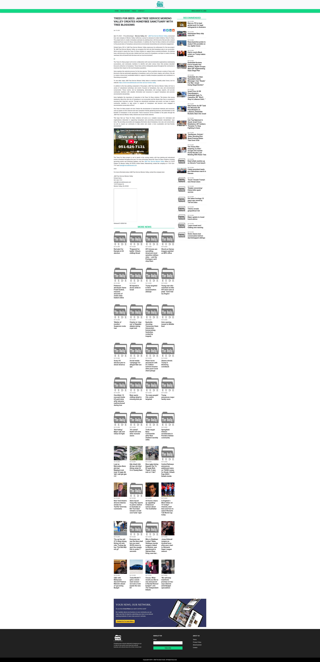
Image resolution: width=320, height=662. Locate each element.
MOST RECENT (125, 11)
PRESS (134, 11)
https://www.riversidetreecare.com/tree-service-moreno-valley (137, 82)
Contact (195, 647)
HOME (117, 11)
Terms (195, 639)
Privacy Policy (197, 642)
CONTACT (141, 11)
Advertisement (197, 645)
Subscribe (168, 648)
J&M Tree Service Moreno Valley (157, 36)
